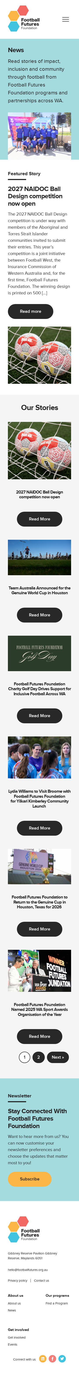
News (12, 1310)
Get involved (17, 1337)
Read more (30, 311)
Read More (39, 519)
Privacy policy (17, 1280)
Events (12, 1344)
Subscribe (30, 1179)
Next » (58, 1057)
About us (14, 1303)
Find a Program (57, 1303)
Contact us (41, 1280)
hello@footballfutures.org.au (28, 1270)
